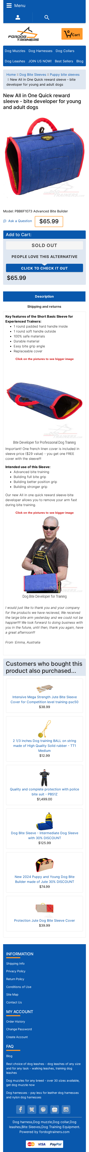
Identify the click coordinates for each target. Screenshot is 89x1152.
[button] (81, 1131)
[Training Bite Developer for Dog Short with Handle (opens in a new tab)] (44, 554)
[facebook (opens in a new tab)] (20, 1109)
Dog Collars (65, 51)
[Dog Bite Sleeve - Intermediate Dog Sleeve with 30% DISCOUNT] (44, 821)
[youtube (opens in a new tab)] (55, 1109)
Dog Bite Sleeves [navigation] (32, 74)
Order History (15, 1021)
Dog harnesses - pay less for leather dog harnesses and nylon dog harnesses (42, 1095)
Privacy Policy (15, 971)
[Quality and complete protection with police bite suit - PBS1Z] (44, 777)
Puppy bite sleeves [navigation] (64, 74)
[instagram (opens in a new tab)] (66, 1109)
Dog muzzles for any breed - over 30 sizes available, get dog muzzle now (42, 1083)
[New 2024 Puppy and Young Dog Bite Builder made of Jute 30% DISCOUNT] (44, 864)
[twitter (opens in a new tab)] (32, 1109)
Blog (79, 61)
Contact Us (14, 1002)
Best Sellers (64, 61)
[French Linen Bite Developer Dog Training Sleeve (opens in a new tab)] (44, 400)
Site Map (12, 994)
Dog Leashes (15, 61)
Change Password (19, 1029)
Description (44, 296)
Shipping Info (15, 963)
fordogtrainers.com (54, 1132)
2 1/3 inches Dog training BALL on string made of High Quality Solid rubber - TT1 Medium (44, 746)
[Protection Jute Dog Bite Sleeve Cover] (44, 908)
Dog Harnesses (40, 51)
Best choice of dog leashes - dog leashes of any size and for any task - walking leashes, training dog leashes (43, 1068)
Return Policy (15, 979)
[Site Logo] (23, 34)
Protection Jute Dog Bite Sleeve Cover (44, 920)
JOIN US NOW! (40, 61)
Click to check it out (44, 268)
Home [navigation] (11, 74)
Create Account (17, 1037)
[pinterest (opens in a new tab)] (43, 1109)
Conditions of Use (18, 987)
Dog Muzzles (15, 51)
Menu (19, 5)
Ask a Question (19, 221)
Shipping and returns (44, 306)
